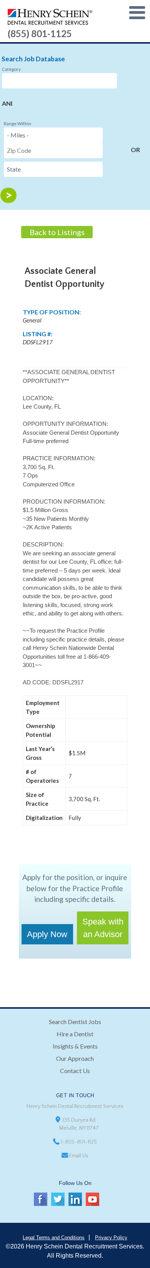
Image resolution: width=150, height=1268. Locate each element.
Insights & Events (75, 1046)
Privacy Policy (111, 1237)
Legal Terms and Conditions (54, 1237)
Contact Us (75, 1070)
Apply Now (47, 934)
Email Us (78, 1156)
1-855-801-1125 (79, 1142)
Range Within (17, 123)
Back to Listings (57, 232)
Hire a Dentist (75, 1033)
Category (11, 69)
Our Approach (75, 1058)
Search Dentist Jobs (75, 1021)
